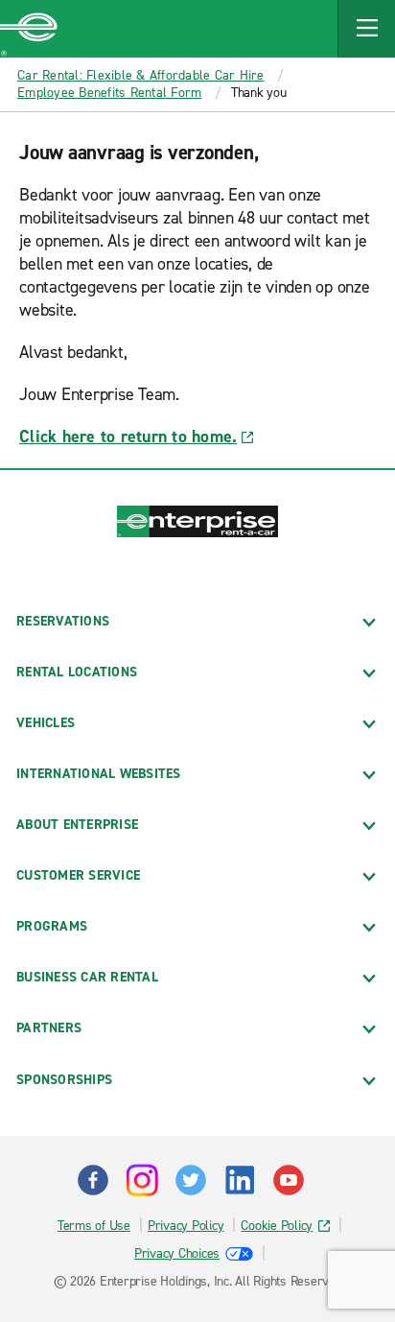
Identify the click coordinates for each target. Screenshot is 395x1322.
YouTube (288, 1180)
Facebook (93, 1180)
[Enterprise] (29, 29)
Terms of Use (94, 1225)
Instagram (142, 1180)
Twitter (191, 1180)
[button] (366, 29)
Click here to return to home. (128, 436)
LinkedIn (239, 1180)
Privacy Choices (177, 1253)
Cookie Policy (277, 1225)
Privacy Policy (186, 1225)
